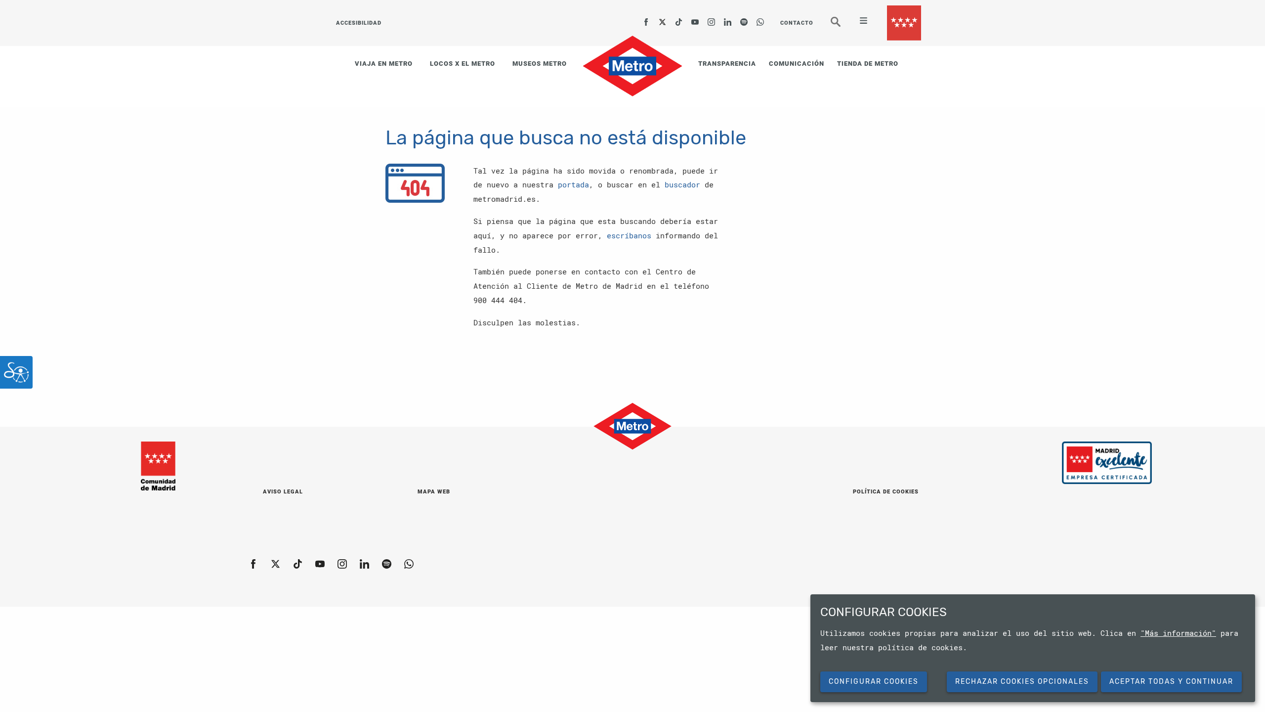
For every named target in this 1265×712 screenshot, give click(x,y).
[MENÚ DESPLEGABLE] (859, 22)
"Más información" (1178, 633)
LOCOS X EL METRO (462, 63)
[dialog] (1032, 648)
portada (573, 184)
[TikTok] (679, 18)
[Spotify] (744, 18)
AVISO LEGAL (283, 492)
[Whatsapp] (760, 18)
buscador (682, 184)
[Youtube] (695, 18)
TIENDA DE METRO (867, 63)
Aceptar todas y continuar (1171, 681)
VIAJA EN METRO (384, 63)
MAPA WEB (434, 492)
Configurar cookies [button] (874, 681)
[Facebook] (646, 18)
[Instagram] (712, 18)
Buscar (842, 26)
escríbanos (629, 235)
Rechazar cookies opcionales (1022, 681)
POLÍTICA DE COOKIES (886, 492)
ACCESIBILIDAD (358, 23)
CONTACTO (796, 23)
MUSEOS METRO (539, 63)
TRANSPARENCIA (727, 63)
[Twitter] (663, 18)
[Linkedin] (728, 18)
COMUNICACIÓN (796, 63)
